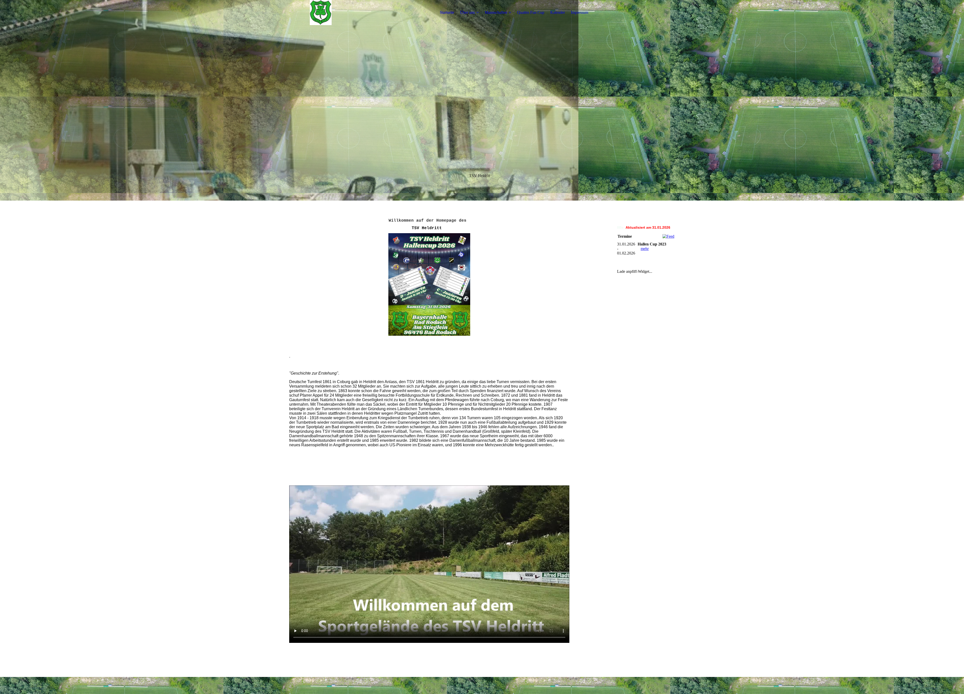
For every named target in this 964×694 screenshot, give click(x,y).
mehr (645, 248)
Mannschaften (496, 12)
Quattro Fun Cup (530, 12)
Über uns (467, 12)
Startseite (447, 12)
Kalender (557, 12)
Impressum (579, 12)
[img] (320, 12)
